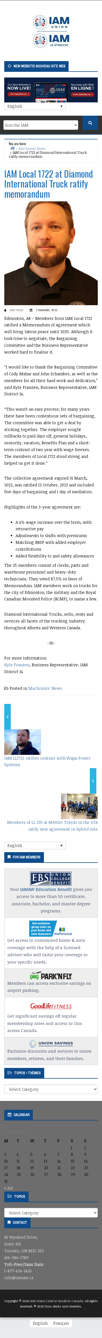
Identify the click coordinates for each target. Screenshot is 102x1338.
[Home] (12, 148)
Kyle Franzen (16, 664)
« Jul (8, 1188)
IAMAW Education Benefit (46, 889)
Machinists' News (45, 688)
